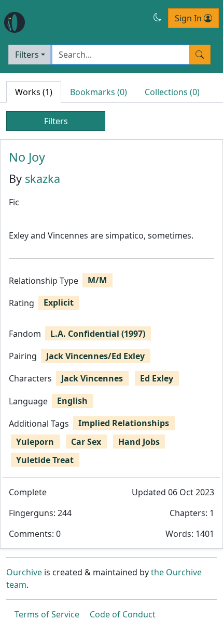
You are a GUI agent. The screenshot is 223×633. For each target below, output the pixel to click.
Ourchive (24, 572)
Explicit (59, 302)
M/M (97, 280)
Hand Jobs (139, 441)
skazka (42, 178)
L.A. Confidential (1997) (97, 333)
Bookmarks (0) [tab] (98, 92)
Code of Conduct (123, 614)
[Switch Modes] (158, 17)
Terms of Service (47, 614)
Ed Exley (156, 378)
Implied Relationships (123, 423)
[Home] (14, 22)
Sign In (189, 18)
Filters (27, 54)
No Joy (27, 157)
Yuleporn (35, 441)
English (72, 400)
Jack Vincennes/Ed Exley (95, 356)
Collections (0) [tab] (172, 92)
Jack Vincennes (92, 378)
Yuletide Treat (45, 460)
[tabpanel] (111, 344)
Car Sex (86, 441)
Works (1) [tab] (33, 92)
